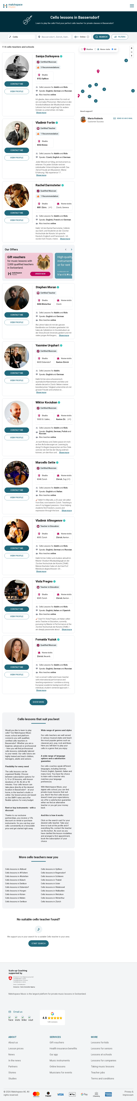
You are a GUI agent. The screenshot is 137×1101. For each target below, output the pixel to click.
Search (103, 37)
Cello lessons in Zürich (51, 901)
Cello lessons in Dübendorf (17, 887)
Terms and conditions (102, 1078)
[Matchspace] (12, 6)
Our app (54, 1054)
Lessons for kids (100, 1042)
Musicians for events (61, 1072)
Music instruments (60, 1060)
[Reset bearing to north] (132, 56)
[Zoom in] (132, 48)
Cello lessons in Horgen (15, 891)
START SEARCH (38, 943)
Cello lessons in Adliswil (15, 869)
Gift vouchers (57, 1042)
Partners (13, 1066)
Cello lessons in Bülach (15, 880)
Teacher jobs (98, 1072)
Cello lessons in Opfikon (51, 869)
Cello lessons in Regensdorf (53, 873)
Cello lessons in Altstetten (16, 876)
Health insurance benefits (63, 1048)
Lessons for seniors (101, 1048)
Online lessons (57, 1066)
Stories (12, 1072)
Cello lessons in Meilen (15, 898)
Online (82, 37)
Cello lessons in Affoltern (16, 873)
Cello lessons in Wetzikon (52, 894)
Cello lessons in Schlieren (52, 876)
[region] (106, 76)
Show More (38, 702)
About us (13, 1042)
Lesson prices (16, 1048)
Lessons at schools (101, 1054)
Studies (12, 1078)
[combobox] (21, 37)
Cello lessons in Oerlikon (16, 901)
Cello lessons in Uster (50, 883)
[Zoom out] (132, 52)
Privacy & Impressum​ (128, 1093)
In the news (14, 1060)
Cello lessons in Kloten (15, 894)
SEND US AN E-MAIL (124, 118)
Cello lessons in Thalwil (51, 880)
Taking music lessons (102, 1066)
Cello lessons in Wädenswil (53, 887)
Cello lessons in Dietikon (16, 883)
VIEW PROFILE (16, 91)
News (11, 1054)
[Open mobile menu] (132, 5)
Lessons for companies (103, 1060)
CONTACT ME (16, 84)
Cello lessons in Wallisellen (52, 891)
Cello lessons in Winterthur (52, 898)
